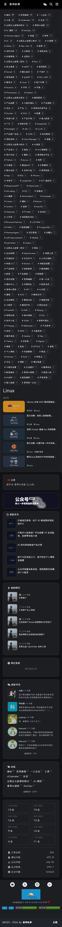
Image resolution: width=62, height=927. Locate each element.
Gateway (10, 212)
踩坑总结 (43, 305)
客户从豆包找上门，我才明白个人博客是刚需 (36, 559)
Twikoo (10, 341)
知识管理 (46, 134)
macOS (40, 206)
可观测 (9, 165)
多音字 (9, 181)
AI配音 (27, 51)
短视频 (40, 274)
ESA (25, 113)
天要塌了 (23, 598)
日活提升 (30, 367)
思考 (47, 36)
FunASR (10, 310)
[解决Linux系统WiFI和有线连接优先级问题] (14, 461)
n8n (26, 129)
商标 (36, 248)
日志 (8, 362)
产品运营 (10, 103)
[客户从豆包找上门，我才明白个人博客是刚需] (11, 560)
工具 (9, 20)
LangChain (27, 181)
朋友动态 (10, 170)
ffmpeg (40, 310)
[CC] (49, 884)
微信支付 (37, 294)
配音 (8, 274)
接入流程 (10, 383)
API (28, 289)
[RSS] (24, 884)
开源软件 (10, 258)
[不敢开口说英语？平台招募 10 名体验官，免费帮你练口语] (11, 535)
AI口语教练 (42, 150)
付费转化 (28, 284)
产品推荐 (24, 274)
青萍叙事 (27, 922)
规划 (26, 150)
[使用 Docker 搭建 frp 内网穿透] (14, 434)
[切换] (57, 4)
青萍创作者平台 (40, 108)
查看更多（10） (31, 753)
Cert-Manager (31, 139)
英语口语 (10, 118)
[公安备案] (26, 908)
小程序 (9, 305)
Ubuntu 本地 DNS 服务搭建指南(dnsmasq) (41, 402)
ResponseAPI (13, 186)
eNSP (27, 67)
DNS (22, 331)
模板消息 (45, 300)
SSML (27, 320)
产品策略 (47, 103)
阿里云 (39, 357)
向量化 (49, 232)
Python (10, 160)
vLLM (40, 129)
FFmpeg (10, 326)
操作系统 (10, 336)
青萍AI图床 (11, 289)
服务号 (9, 82)
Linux (24, 82)
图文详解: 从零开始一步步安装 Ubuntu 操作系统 (40, 443)
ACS (22, 294)
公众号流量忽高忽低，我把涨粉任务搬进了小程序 (36, 571)
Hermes (10, 357)
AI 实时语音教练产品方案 (30, 545)
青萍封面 (45, 170)
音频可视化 (44, 320)
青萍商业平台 (43, 155)
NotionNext (28, 196)
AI (8, 41)
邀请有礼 (47, 367)
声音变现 (43, 377)
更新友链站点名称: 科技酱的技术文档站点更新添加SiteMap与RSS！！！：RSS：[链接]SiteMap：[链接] (36, 709)
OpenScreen (30, 253)
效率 (40, 160)
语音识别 (24, 124)
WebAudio (28, 326)
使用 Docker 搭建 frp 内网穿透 (41, 429)
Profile (27, 212)
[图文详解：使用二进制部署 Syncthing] (14, 420)
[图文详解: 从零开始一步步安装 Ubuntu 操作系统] (14, 447)
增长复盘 (37, 362)
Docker (10, 113)
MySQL (35, 238)
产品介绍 (28, 118)
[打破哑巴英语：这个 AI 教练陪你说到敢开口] (11, 523)
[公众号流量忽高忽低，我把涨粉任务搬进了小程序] (11, 572)
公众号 (27, 77)
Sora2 (9, 72)
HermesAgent (13, 232)
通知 (24, 201)
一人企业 (43, 15)
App (8, 175)
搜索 (8, 346)
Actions (10, 87)
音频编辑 (28, 279)
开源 (38, 87)
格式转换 (28, 315)
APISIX (37, 346)
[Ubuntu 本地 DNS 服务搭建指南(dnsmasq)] (14, 406)
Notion (27, 263)
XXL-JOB (43, 77)
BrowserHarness (14, 222)
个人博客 (10, 352)
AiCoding (10, 191)
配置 (38, 113)
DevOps (27, 30)
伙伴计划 (28, 170)
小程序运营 (11, 367)
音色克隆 (10, 279)
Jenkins (10, 206)
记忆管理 (33, 232)
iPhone (36, 175)
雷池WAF (26, 165)
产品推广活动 (12, 134)
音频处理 (10, 315)
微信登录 (38, 98)
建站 (9, 15)
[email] (12, 884)
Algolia (41, 341)
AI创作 (9, 377)
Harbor (30, 92)
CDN (30, 134)
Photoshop (11, 92)
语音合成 (43, 51)
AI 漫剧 (10, 30)
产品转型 (10, 269)
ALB (25, 357)
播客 (8, 294)
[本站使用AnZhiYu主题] (11, 908)
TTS (8, 124)
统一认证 (45, 279)
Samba (27, 336)
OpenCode (34, 186)
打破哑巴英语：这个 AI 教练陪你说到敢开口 (36, 522)
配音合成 (45, 284)
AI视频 (50, 41)
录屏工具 (49, 253)
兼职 (26, 155)
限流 (43, 352)
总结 (8, 331)
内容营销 (28, 352)
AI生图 (42, 289)
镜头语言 (26, 72)
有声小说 (10, 320)
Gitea (9, 46)
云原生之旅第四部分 (16, 25)
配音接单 (10, 372)
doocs (26, 160)
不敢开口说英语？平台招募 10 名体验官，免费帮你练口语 (36, 534)
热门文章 (40, 82)
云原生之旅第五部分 (15, 98)
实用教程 (25, 15)
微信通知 (45, 269)
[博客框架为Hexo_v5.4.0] (4, 908)
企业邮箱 (10, 253)
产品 (22, 108)
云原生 (27, 56)
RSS (22, 175)
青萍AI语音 (40, 25)
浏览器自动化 (28, 217)
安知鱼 (26, 341)
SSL (43, 315)
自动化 (43, 212)
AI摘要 (9, 196)
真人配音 (45, 118)
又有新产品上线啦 (27, 610)
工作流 (9, 217)
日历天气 (28, 258)
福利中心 (10, 284)
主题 (55, 922)
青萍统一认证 (30, 383)
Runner (39, 201)
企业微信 (10, 300)
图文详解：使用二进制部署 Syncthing (39, 416)
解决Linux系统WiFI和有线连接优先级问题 (41, 457)
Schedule (47, 196)
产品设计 (10, 150)
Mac (42, 336)
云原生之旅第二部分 (15, 61)
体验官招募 (45, 263)
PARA (9, 227)
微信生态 (28, 300)
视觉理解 (25, 227)
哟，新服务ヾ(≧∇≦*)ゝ (30, 721)
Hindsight (11, 129)
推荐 (41, 46)
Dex (36, 61)
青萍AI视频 (29, 372)
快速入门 (10, 263)
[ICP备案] (49, 908)
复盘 (33, 36)
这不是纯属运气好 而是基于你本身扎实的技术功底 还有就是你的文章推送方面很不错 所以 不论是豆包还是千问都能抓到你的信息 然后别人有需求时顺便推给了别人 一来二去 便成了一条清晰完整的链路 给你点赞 (36, 696)
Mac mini (25, 46)
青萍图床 (43, 67)
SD (26, 191)
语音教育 (28, 269)
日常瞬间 (44, 165)
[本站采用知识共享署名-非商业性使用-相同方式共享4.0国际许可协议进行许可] (31, 913)
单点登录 (10, 67)
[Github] (37, 884)
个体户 (42, 72)
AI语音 (37, 144)
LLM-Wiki (36, 222)
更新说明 (10, 139)
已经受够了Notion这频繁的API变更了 (35, 622)
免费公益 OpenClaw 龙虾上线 (32, 646)
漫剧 (22, 362)
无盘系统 (38, 331)
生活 (43, 20)
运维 (25, 206)
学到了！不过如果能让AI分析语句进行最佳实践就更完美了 (36, 746)
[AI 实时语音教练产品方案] (11, 548)
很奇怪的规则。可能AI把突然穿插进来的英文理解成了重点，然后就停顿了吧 (36, 733)
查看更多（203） (30, 792)
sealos (28, 243)
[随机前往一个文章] (44, 4)
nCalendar (26, 20)
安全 (8, 108)
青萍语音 (10, 77)
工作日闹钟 (46, 258)
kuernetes (11, 243)
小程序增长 (29, 103)
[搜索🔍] (51, 4)
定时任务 (10, 51)
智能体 (40, 191)
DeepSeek (42, 124)
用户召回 (10, 155)
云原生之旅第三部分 (28, 41)
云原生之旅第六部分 (15, 144)
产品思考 (47, 326)
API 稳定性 (46, 181)
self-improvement (14, 238)
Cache (9, 201)
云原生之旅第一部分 (15, 248)
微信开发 (26, 305)
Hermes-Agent (13, 36)
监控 (22, 346)
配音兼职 (26, 377)
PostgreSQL (45, 227)
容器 (49, 139)
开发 (25, 87)
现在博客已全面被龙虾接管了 (32, 634)
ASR (25, 310)
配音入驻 (48, 372)
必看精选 (10, 56)
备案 (52, 346)
